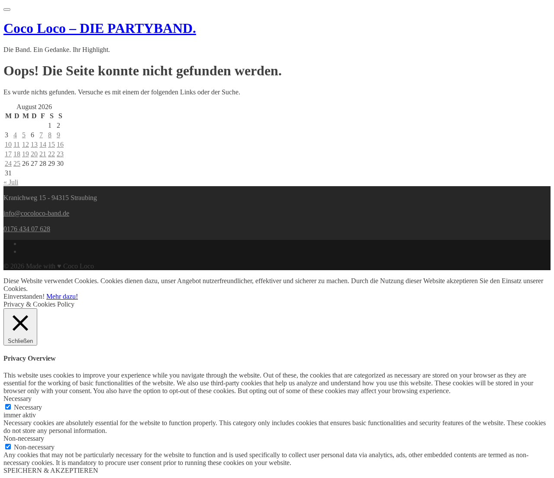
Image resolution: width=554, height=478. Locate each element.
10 (8, 144)
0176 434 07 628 (26, 229)
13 (34, 144)
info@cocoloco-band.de (36, 213)
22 (51, 154)
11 (16, 144)
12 (25, 144)
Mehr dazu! (62, 296)
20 (34, 154)
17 (8, 154)
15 (51, 144)
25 (16, 163)
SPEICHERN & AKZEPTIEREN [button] (50, 470)
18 (16, 154)
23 (60, 154)
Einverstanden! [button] (24, 296)
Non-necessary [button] (23, 438)
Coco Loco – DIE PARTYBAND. (99, 28)
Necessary (28, 407)
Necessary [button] (17, 398)
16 (60, 144)
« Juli (10, 182)
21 (42, 154)
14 (42, 144)
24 (8, 163)
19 (25, 154)
